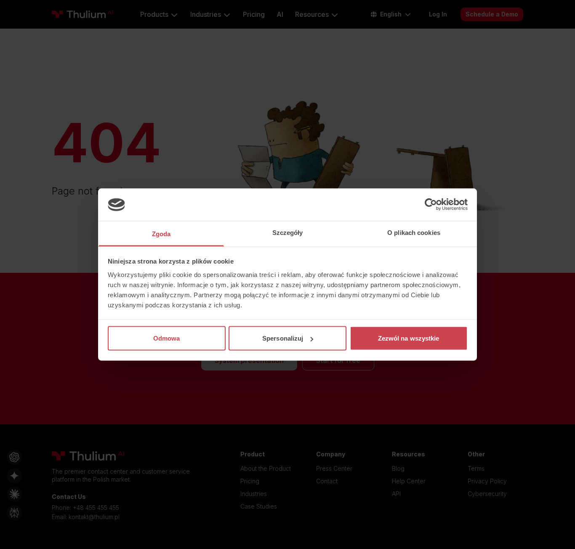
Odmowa (166, 338)
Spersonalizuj (282, 338)
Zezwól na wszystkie (408, 338)
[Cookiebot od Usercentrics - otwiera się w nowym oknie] (431, 204)
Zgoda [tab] (161, 233)
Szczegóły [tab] (287, 232)
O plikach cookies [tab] (413, 232)
